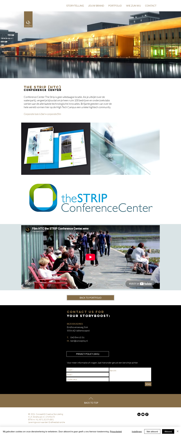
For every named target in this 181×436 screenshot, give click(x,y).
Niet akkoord (152, 431)
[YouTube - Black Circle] (143, 414)
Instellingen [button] (137, 431)
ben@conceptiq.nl (79, 340)
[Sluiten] (177, 431)
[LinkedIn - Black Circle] (139, 414)
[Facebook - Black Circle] (146, 414)
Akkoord (168, 431)
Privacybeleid (116, 431)
